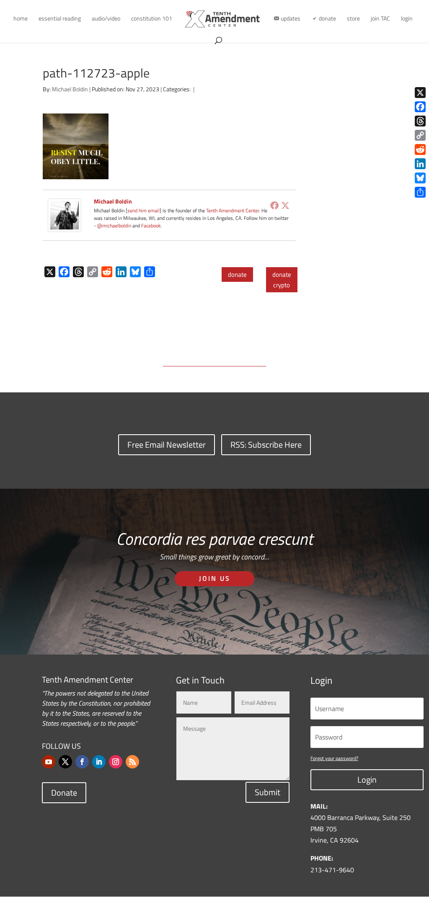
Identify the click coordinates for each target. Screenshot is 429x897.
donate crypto (281, 280)
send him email (143, 210)
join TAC (380, 19)
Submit (267, 792)
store (353, 19)
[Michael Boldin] (64, 226)
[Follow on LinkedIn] (99, 761)
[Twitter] (285, 205)
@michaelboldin (114, 225)
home (20, 19)
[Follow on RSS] (132, 761)
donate (237, 274)
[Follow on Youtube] (48, 761)
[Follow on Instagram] (115, 761)
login (407, 19)
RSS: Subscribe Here (266, 444)
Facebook (151, 225)
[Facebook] (274, 205)
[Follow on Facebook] (82, 761)
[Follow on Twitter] (65, 761)
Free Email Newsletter (166, 444)
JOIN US (214, 578)
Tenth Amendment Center (232, 210)
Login (367, 779)
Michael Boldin (70, 89)
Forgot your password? (334, 758)
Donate (64, 792)
